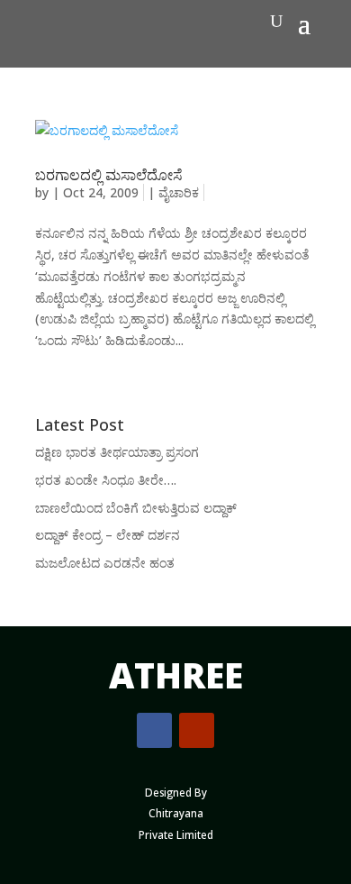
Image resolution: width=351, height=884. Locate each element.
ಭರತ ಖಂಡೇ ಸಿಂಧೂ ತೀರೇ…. (105, 479)
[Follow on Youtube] (196, 730)
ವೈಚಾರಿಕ (178, 192)
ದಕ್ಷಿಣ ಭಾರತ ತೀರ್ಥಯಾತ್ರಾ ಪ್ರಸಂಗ (117, 451)
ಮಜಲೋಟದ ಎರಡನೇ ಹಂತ (105, 562)
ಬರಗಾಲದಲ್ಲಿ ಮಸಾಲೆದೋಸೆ (109, 175)
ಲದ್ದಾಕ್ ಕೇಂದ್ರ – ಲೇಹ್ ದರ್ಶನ (107, 534)
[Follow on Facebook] (154, 730)
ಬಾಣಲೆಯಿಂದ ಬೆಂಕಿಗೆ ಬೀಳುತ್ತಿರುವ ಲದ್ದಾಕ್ (136, 507)
